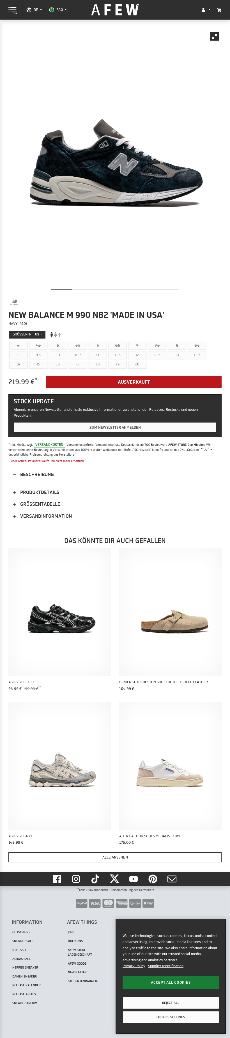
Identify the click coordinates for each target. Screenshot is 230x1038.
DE (36, 9)
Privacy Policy (134, 966)
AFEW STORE (115, 10)
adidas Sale (21, 959)
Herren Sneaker (25, 967)
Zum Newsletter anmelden (115, 427)
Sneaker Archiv (24, 1003)
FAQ (60, 9)
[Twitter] (115, 879)
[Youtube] (134, 879)
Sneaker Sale (22, 941)
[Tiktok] (96, 879)
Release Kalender (26, 985)
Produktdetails (39, 492)
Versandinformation (45, 516)
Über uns (75, 941)
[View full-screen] (214, 36)
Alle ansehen (115, 857)
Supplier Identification (165, 966)
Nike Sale (19, 950)
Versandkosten (49, 444)
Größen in (26, 334)
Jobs (71, 932)
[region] (171, 976)
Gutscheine (21, 932)
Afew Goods (77, 963)
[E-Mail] (172, 879)
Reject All (171, 1003)
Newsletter (77, 972)
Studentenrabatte (83, 981)
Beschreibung (36, 474)
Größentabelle (39, 504)
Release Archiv (24, 994)
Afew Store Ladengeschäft (80, 952)
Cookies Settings (171, 1017)
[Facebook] (57, 879)
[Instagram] (76, 879)
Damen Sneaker (24, 976)
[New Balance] (14, 302)
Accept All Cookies (170, 982)
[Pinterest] (153, 879)
